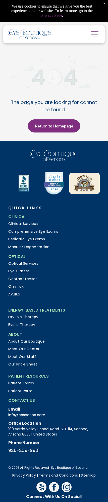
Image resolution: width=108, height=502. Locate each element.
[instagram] (67, 487)
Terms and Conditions (58, 475)
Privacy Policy (24, 475)
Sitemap (88, 475)
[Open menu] (94, 34)
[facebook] (54, 487)
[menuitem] (54, 224)
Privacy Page (51, 15)
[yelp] (41, 487)
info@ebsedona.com (26, 414)
